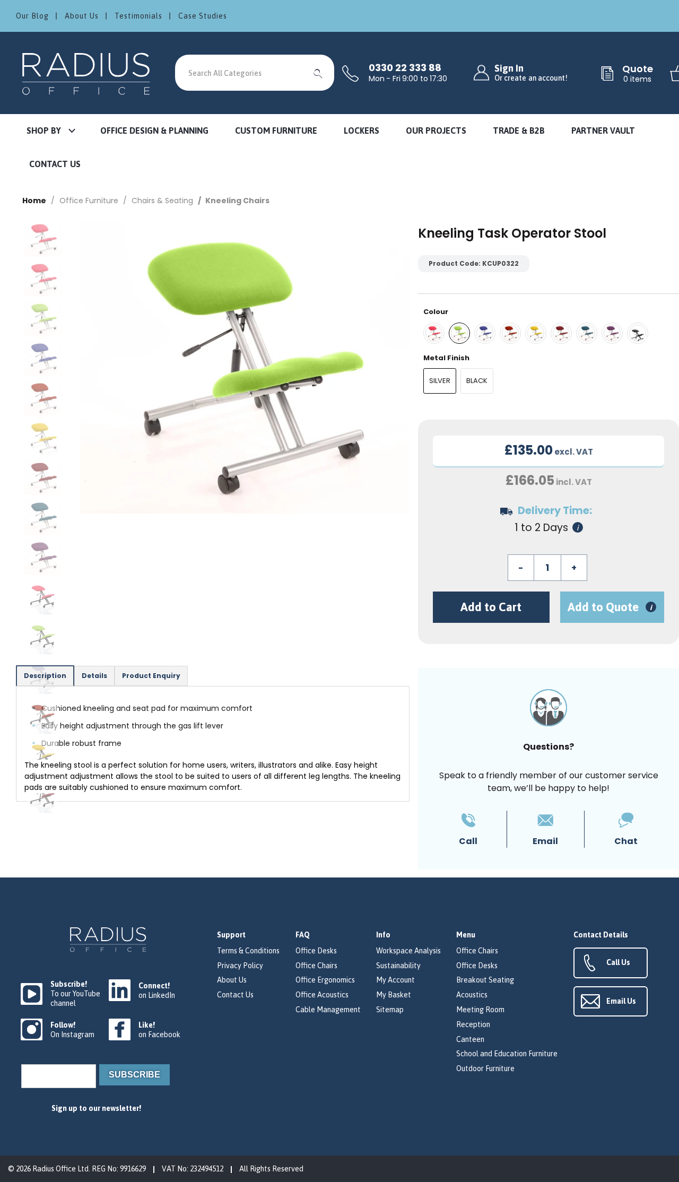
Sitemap (390, 1009)
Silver (439, 381)
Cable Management (328, 1009)
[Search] (318, 73)
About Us (82, 16)
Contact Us (235, 994)
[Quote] (607, 74)
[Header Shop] (87, 73)
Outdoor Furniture (485, 1068)
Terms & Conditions (248, 950)
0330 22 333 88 (405, 68)
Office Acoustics (322, 994)
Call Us (618, 962)
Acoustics (472, 994)
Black (477, 381)
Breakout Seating (485, 980)
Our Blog (32, 16)
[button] (50, 131)
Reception (473, 1024)
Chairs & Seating (162, 200)
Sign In (531, 73)
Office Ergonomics (325, 980)
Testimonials (138, 16)
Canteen (470, 1039)
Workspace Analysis (408, 950)
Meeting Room (480, 1009)
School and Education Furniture (507, 1053)
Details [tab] (94, 675)
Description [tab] (45, 675)
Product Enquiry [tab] (151, 675)
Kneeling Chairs (237, 200)
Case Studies (202, 16)
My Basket (393, 994)
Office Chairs (316, 965)
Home (34, 200)
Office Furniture (88, 200)
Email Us (621, 1001)
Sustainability (398, 965)
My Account (395, 980)
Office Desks (316, 950)
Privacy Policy (240, 965)
